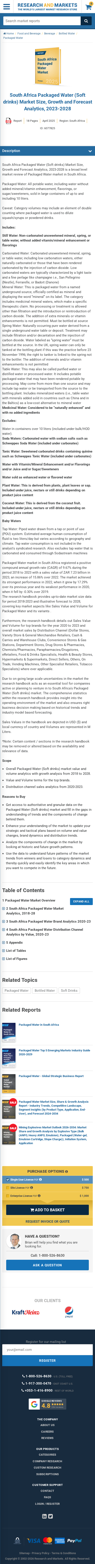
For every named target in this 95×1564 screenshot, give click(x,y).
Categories (47, 1454)
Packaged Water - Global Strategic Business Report (51, 1076)
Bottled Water (45, 991)
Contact (47, 1490)
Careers (47, 1431)
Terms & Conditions (63, 1553)
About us (47, 1425)
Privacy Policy (40, 1553)
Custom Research (47, 1467)
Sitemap (24, 1553)
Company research (47, 1461)
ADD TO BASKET (47, 1210)
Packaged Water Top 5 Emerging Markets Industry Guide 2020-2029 (54, 1052)
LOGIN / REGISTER (47, 1503)
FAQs (47, 1497)
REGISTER (47, 1361)
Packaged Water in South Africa (39, 1024)
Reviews (47, 1438)
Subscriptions (47, 1474)
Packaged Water (16, 991)
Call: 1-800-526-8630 (48, 1255)
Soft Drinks (69, 991)
